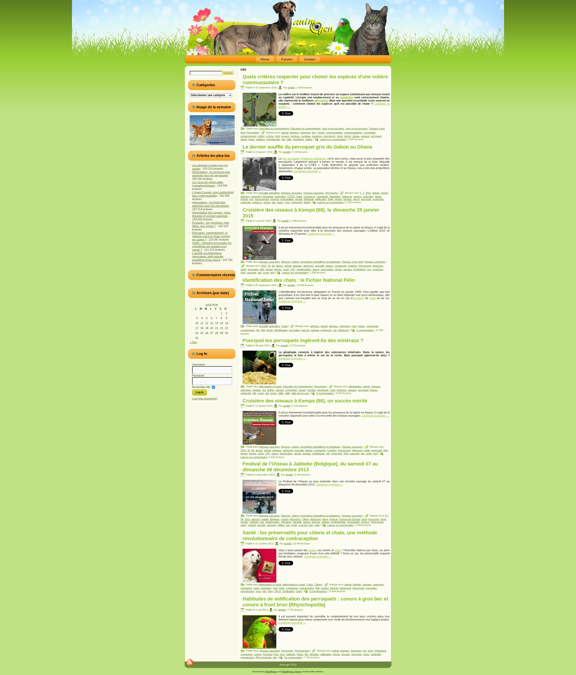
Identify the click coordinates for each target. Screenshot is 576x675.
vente (299, 591)
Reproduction (302, 650)
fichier (270, 330)
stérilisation (288, 591)
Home (265, 59)
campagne (246, 588)
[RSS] (189, 662)
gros (282, 654)
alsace (279, 265)
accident (358, 298)
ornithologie (359, 269)
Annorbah (268, 196)
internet (305, 330)
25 (269, 265)
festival (333, 519)
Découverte (364, 265)
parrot (356, 199)
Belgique (274, 519)
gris (251, 199)
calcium (279, 390)
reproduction (273, 139)
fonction (311, 390)
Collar (299, 196)
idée (262, 269)
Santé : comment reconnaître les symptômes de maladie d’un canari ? (212, 246)
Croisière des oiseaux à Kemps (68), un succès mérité (305, 401)
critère (261, 136)
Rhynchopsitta (263, 657)
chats (338, 550)
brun (370, 650)
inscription (294, 330)
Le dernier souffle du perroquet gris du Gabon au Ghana (307, 147)
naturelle (297, 522)
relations (260, 139)
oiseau (356, 136)
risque (266, 202)
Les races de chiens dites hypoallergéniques (207, 184)
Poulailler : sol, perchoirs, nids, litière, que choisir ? (211, 224)
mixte (340, 136)
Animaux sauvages (291, 193)
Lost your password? (205, 398)
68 (273, 265)
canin (256, 588)
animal (284, 132)
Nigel (330, 199)
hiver (364, 519)
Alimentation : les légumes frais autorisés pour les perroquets (211, 174)
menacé (274, 199)
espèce (357, 196)
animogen (305, 132)
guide (243, 269)
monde (298, 199)
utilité (281, 393)
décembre (295, 519)
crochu (270, 136)
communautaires (353, 132)
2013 (247, 519)
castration (266, 588)
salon (243, 525)
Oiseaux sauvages (313, 193)
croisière (352, 265)
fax (258, 330)
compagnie (370, 132)
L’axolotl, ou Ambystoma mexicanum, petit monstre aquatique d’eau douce (207, 257)
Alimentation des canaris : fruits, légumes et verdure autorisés (211, 214)
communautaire (334, 132)
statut (280, 202)
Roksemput (377, 522)
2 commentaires (365, 330)
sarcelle (261, 525)
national (315, 330)
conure (302, 390)
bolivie (270, 390)
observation (327, 269)
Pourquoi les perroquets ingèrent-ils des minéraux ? (303, 340)
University (296, 202)
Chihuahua (380, 650)
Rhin (243, 272)
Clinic (282, 588)
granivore (317, 136)
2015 (368, 193)
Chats (284, 326)
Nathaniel (309, 199)
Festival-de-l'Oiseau (349, 519)
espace (285, 136)
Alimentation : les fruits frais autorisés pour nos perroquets (210, 204)
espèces (295, 136)
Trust (287, 202)
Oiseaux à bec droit (352, 261)
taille (289, 139)
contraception (306, 588)
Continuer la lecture (307, 171)
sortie (266, 272)
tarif (272, 272)
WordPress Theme (291, 671)
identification (281, 330)
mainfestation (272, 522)
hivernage (253, 269)
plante (244, 139)
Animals (357, 584)
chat (353, 326)
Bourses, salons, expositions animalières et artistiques (310, 261)
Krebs (300, 654)
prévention (371, 588)
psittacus (257, 202)
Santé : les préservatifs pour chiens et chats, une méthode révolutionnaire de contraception (310, 535)
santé (261, 393)
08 (242, 519)
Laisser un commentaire (333, 139)
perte (372, 298)
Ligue (286, 269)
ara (264, 390)
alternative (321, 100)
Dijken (305, 519)
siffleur (281, 525)
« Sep (193, 342)
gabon (378, 196)
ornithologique (338, 522)
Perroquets (253, 132)
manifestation (304, 269)
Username (198, 364)
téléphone (343, 330)
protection (378, 199)
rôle (254, 393)
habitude (290, 654)
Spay (270, 591)
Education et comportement (274, 128)
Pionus (373, 390)
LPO (292, 269)
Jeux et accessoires (333, 128)
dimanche (378, 265)
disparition (335, 196)
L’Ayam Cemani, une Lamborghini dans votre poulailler (213, 194)
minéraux (342, 390)
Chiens (318, 584)
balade (265, 519)
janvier (269, 269)
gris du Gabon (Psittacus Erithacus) (304, 158)
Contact (309, 59)
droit (277, 136)
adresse (314, 326)
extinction (368, 196)
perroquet (376, 136)
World (307, 202)
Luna (332, 390)
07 (386, 515)
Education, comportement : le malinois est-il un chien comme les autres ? (211, 236)
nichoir (347, 136)
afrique (376, 193)
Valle (287, 393)
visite (317, 525)
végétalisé (298, 139)
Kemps (278, 269)
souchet (303, 525)
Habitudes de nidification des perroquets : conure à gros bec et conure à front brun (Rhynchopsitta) (315, 601)
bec (314, 132)
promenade (353, 522)
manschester (262, 199)
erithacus (347, 196)
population (346, 97)
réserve (365, 522)
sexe (258, 591)
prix (369, 269)
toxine (273, 393)
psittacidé (246, 202)
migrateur (286, 522)
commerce (309, 196)
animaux (294, 132)
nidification (320, 199)
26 (248, 450)
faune (325, 519)
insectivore (329, 136)
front (276, 654)
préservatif (358, 588)
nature (315, 269)
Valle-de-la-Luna (300, 393)
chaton (361, 326)
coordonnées (248, 330)
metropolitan (287, 199)
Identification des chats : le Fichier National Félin (299, 280)
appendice (280, 196)
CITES (291, 196)
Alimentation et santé (270, 386)
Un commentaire (293, 657)
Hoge (383, 519)
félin (263, 330)
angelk (291, 87)
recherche (326, 330)
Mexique (314, 654)
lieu (262, 522)
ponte (251, 139)
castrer (312, 550)
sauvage (251, 272)
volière (308, 139)
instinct (325, 588)
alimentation (355, 386)
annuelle (319, 265)
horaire (244, 522)
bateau (329, 265)
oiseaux (365, 136)
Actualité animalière (269, 193)
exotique (305, 136)
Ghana (244, 199)
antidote (256, 390)
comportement (248, 136)
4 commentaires (318, 591)
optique (325, 522)
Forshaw (267, 654)
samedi (252, 525)
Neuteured (345, 588)
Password (198, 375)
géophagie (322, 390)
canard (284, 519)
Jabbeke (254, 522)
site (283, 139)
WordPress (271, 671)
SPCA (277, 591)
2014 (243, 450)
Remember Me (201, 386)
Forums (286, 59)
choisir (320, 132)
